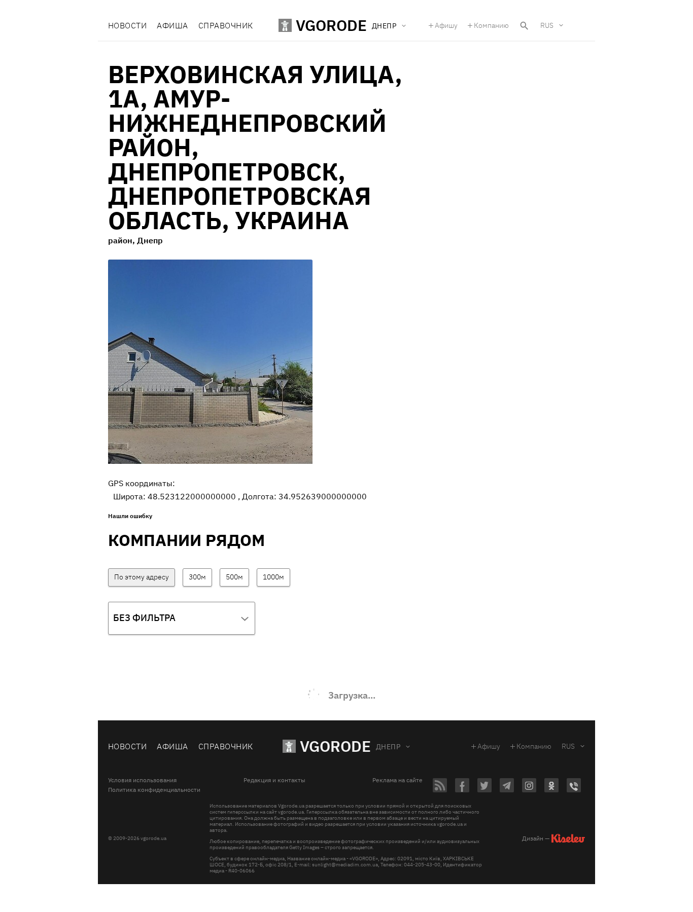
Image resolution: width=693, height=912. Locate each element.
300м (197, 576)
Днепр (388, 746)
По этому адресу (141, 576)
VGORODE (335, 746)
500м (234, 576)
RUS (546, 25)
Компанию (491, 25)
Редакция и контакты (274, 780)
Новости (127, 25)
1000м (273, 576)
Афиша (172, 25)
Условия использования (142, 780)
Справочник (225, 25)
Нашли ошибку (130, 516)
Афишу (446, 25)
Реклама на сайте (397, 780)
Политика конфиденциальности (154, 790)
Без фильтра (144, 618)
